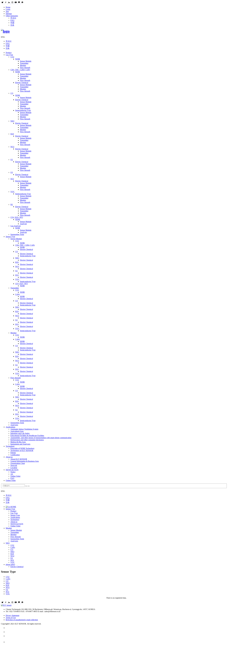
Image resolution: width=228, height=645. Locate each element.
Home (8, 7)
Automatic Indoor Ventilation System (24, 429)
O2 (11, 160)
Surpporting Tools (17, 234)
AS (11, 474)
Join (7, 11)
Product (9, 53)
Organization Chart (17, 463)
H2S (12, 134)
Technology (10, 446)
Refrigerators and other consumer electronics (27, 440)
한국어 (13, 18)
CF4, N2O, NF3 (16, 217)
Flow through (25, 68)
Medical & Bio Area (18, 442)
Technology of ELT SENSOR (21, 450)
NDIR (17, 59)
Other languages (12, 16)
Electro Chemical (21, 83)
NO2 (12, 147)
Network (13, 465)
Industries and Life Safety (20, 433)
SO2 (12, 179)
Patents (13, 453)
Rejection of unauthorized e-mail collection (22, 620)
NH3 (12, 121)
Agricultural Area (17, 431)
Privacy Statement (12, 615)
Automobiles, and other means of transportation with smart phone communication (40, 438)
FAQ (12, 478)
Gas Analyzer (15, 226)
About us (9, 457)
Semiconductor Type (23, 110)
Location (13, 468)
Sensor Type (10, 237)
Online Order (15, 476)
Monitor (23, 65)
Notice (12, 472)
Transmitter (24, 63)
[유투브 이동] (116, 636)
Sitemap (9, 14)
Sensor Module (25, 61)
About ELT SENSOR (18, 459)
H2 (11, 204)
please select (10, 564)
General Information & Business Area (24, 461)
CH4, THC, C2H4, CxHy (20, 70)
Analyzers (14, 425)
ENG (12, 20)
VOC (12, 192)
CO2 (12, 57)
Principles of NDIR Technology (22, 448)
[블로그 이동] (116, 632)
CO (11, 93)
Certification (15, 455)
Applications (10, 427)
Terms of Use (11, 618)
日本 (12, 25)
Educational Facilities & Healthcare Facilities (27, 436)
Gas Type (9, 55)
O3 (11, 172)
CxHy (17, 294)
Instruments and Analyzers (20, 444)
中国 (12, 23)
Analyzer (23, 224)
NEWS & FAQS (12, 470)
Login (8, 9)
